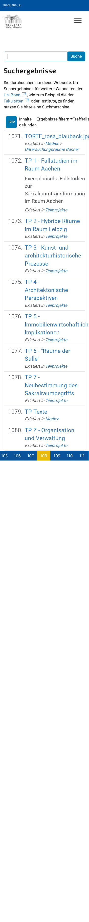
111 (82, 455)
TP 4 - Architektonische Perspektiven (46, 290)
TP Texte (36, 412)
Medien (52, 143)
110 (70, 455)
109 (57, 455)
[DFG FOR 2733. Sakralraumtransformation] (13, 21)
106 (17, 455)
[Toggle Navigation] (78, 21)
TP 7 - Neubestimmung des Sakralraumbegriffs (51, 385)
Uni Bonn (12, 94)
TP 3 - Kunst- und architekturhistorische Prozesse (53, 255)
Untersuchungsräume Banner (52, 149)
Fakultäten (13, 101)
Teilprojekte (56, 209)
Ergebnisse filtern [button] (53, 119)
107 (30, 455)
